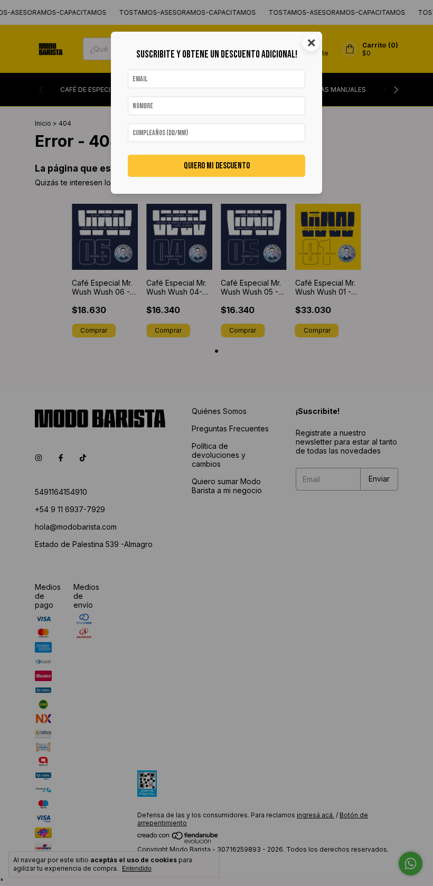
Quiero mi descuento (217, 166)
